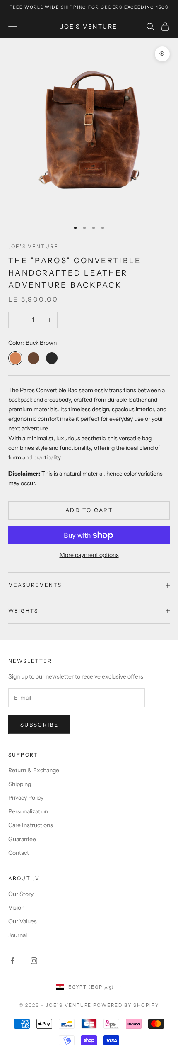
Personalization (28, 811)
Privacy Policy (25, 797)
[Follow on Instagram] (34, 961)
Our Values (22, 921)
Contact (18, 853)
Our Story (21, 894)
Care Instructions (30, 825)
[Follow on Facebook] (12, 961)
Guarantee (22, 839)
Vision (16, 907)
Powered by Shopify (126, 1005)
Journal (17, 935)
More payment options (89, 555)
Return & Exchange (33, 770)
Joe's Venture (33, 246)
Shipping (19, 784)
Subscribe (39, 724)
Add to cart (89, 510)
